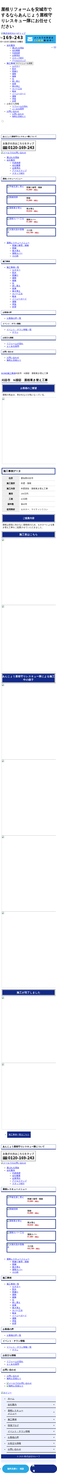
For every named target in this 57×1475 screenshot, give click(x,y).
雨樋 (14, 248)
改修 (14, 84)
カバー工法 (17, 89)
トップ (22, 33)
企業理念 (16, 55)
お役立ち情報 (14, 1443)
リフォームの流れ (20, 106)
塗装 (14, 99)
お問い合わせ (13, 111)
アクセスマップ (19, 60)
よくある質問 (18, 109)
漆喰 (14, 96)
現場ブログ (13, 1425)
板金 (14, 91)
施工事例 (11, 63)
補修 (14, 76)
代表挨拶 (16, 53)
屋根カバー (17, 253)
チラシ (15, 332)
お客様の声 (13, 1437)
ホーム (11, 1398)
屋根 (14, 74)
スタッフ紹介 (18, 58)
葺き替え (16, 86)
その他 (15, 256)
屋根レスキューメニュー (15, 1412)
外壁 (14, 101)
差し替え (16, 81)
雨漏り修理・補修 (20, 245)
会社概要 (16, 50)
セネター (16, 66)
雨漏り (15, 71)
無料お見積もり (19, 116)
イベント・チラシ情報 (19, 1431)
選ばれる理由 (18, 48)
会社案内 (11, 45)
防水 (14, 69)
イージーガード (19, 94)
